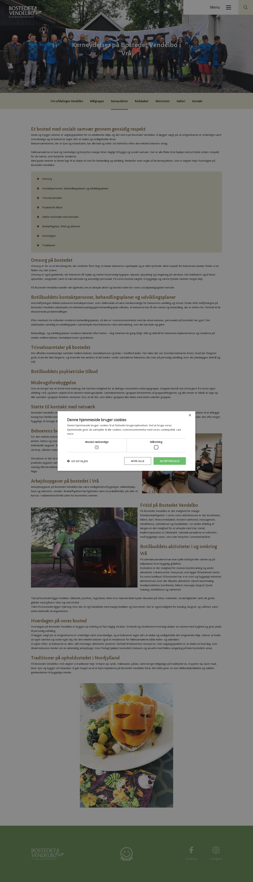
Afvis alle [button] (137, 460)
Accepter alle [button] (169, 460)
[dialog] (126, 441)
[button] (77, 461)
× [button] (189, 415)
